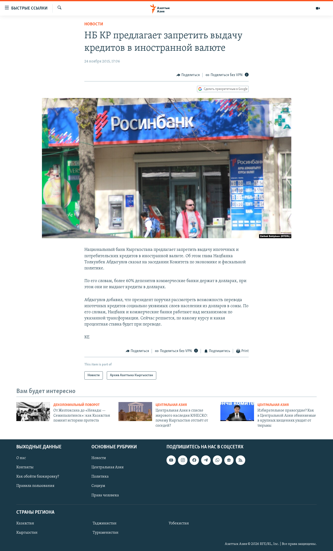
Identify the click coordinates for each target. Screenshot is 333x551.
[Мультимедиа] (318, 8)
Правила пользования (35, 486)
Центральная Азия (171, 405)
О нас (21, 458)
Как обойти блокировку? (37, 477)
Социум (98, 486)
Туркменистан (105, 533)
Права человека (105, 495)
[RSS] (240, 460)
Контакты (24, 467)
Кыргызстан (27, 533)
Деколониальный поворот (76, 405)
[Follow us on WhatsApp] (217, 460)
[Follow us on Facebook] (194, 460)
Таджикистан (105, 523)
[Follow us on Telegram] (205, 460)
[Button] (188, 75)
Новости (93, 24)
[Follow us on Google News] (229, 460)
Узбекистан (179, 523)
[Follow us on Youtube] (171, 460)
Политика (100, 477)
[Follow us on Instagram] (182, 460)
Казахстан (25, 523)
